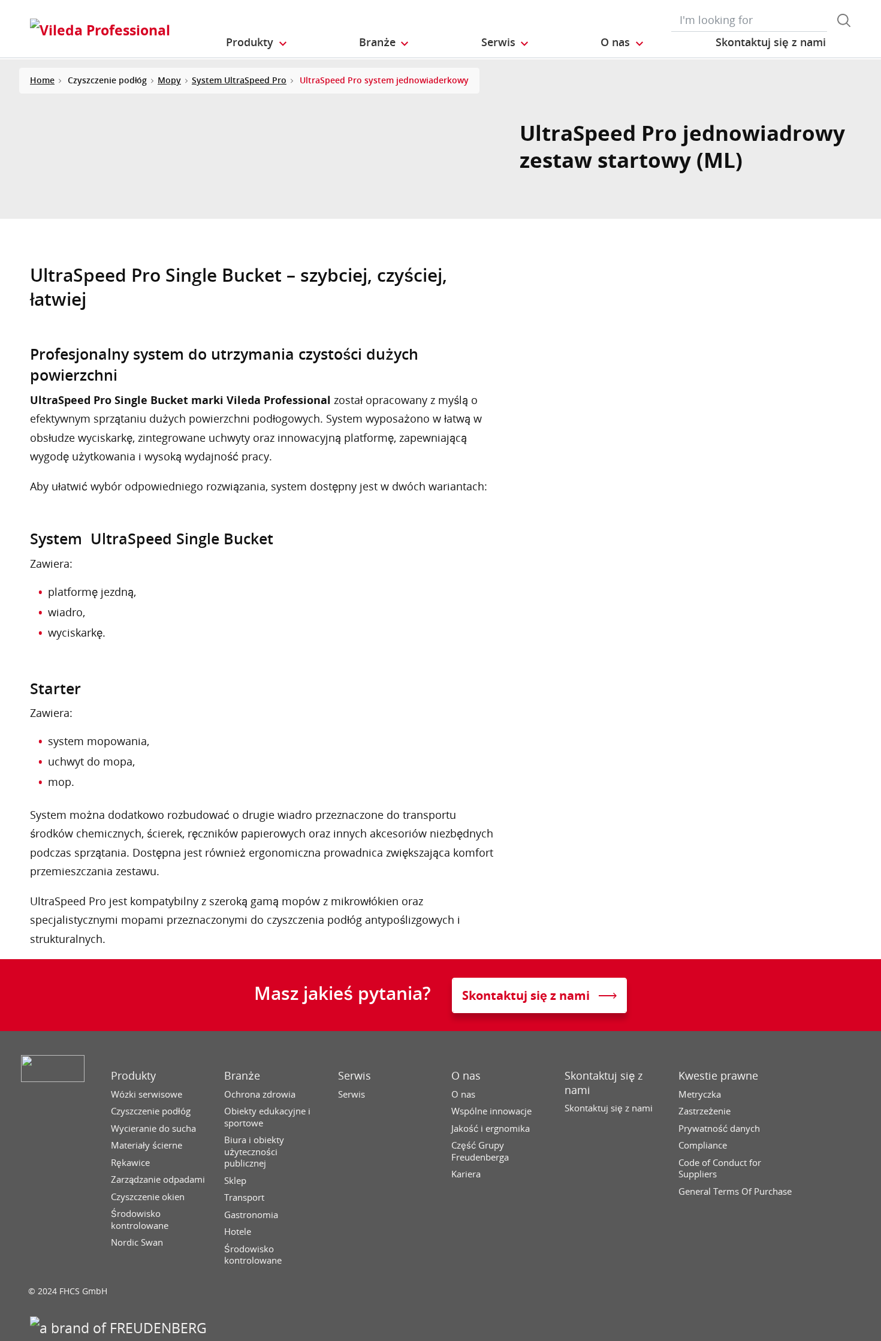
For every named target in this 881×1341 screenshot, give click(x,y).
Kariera (466, 1174)
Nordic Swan (137, 1242)
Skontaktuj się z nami (603, 1082)
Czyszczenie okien (148, 1197)
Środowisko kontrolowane (139, 1219)
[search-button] (844, 20)
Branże (242, 1076)
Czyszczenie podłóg (151, 1111)
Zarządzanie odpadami (158, 1179)
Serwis (354, 1076)
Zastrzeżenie (704, 1111)
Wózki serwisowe (146, 1094)
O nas (466, 1076)
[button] (257, 43)
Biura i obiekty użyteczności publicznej (254, 1151)
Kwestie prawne (718, 1076)
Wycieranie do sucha (153, 1128)
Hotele (237, 1231)
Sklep (235, 1180)
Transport (244, 1197)
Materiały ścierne (146, 1145)
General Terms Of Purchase (735, 1191)
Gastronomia (251, 1215)
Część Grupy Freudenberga (480, 1151)
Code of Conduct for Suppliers (719, 1168)
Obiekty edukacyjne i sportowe (267, 1117)
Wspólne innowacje (491, 1111)
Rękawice (130, 1162)
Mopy (169, 80)
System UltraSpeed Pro (239, 80)
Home (42, 80)
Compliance (702, 1145)
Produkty (133, 1076)
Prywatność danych (719, 1128)
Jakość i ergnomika (490, 1128)
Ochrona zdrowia (259, 1094)
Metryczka (699, 1094)
